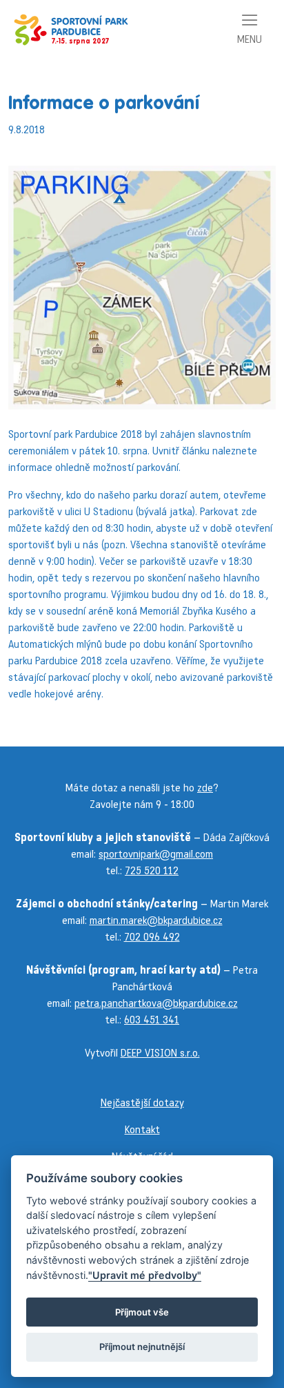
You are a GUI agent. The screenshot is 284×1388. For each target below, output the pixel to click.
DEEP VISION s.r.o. (160, 1052)
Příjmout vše (142, 1312)
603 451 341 (151, 1019)
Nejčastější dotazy (142, 1102)
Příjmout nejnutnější (142, 1346)
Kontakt (142, 1129)
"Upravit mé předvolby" (144, 1275)
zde (205, 787)
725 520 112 (152, 870)
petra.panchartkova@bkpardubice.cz (156, 1003)
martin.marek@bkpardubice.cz (156, 920)
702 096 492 (152, 936)
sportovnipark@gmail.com (156, 853)
